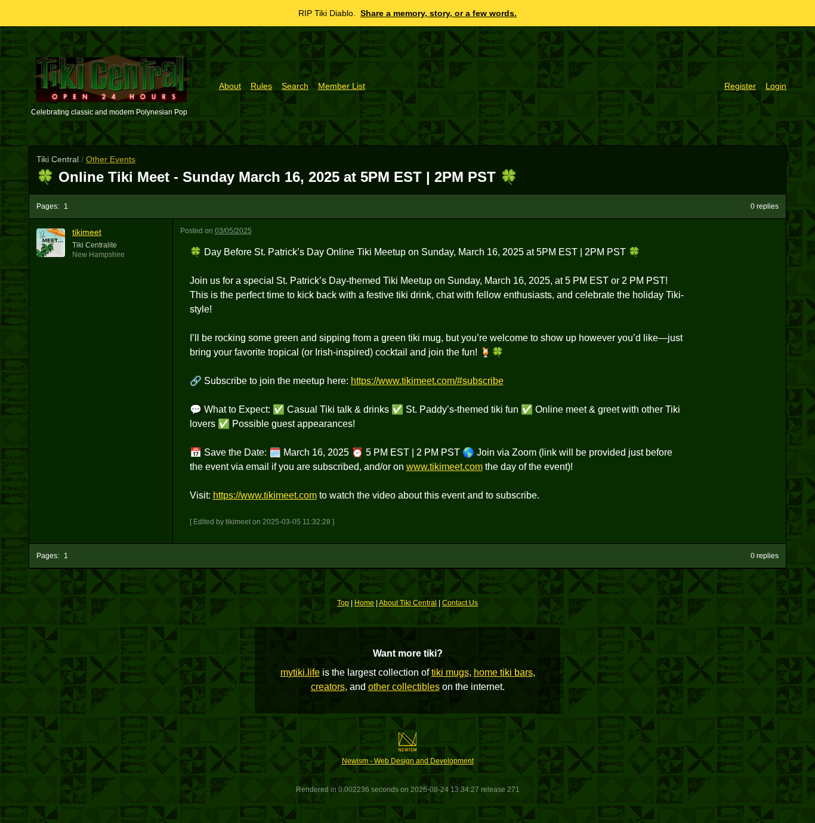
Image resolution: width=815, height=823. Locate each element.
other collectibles (404, 687)
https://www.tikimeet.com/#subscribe (427, 381)
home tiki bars (503, 672)
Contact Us (460, 603)
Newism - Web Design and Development (408, 761)
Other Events (110, 159)
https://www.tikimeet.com (265, 495)
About (230, 86)
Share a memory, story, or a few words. (438, 13)
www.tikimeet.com (444, 467)
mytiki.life (300, 672)
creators (328, 687)
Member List (341, 86)
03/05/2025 (233, 231)
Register (740, 86)
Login (775, 86)
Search (295, 86)
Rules (261, 86)
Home (364, 603)
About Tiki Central (408, 603)
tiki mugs (450, 672)
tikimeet (86, 232)
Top (343, 603)
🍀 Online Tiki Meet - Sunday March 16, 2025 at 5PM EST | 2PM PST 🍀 (277, 177)
